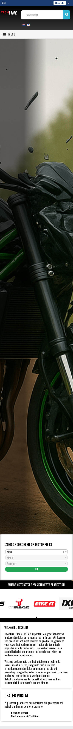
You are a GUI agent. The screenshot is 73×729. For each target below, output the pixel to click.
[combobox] (36, 551)
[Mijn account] (35, 24)
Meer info (59, 2)
